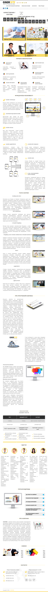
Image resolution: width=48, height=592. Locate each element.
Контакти (34, 5)
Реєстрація (41, 5)
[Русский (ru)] (17, 2)
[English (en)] (19, 2)
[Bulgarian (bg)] (24, 2)
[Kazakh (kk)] (26, 2)
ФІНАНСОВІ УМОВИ (26, 5)
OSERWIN (12, 590)
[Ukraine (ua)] (22, 2)
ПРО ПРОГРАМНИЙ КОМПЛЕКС (13, 5)
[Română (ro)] (21, 2)
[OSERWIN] (9, 2)
